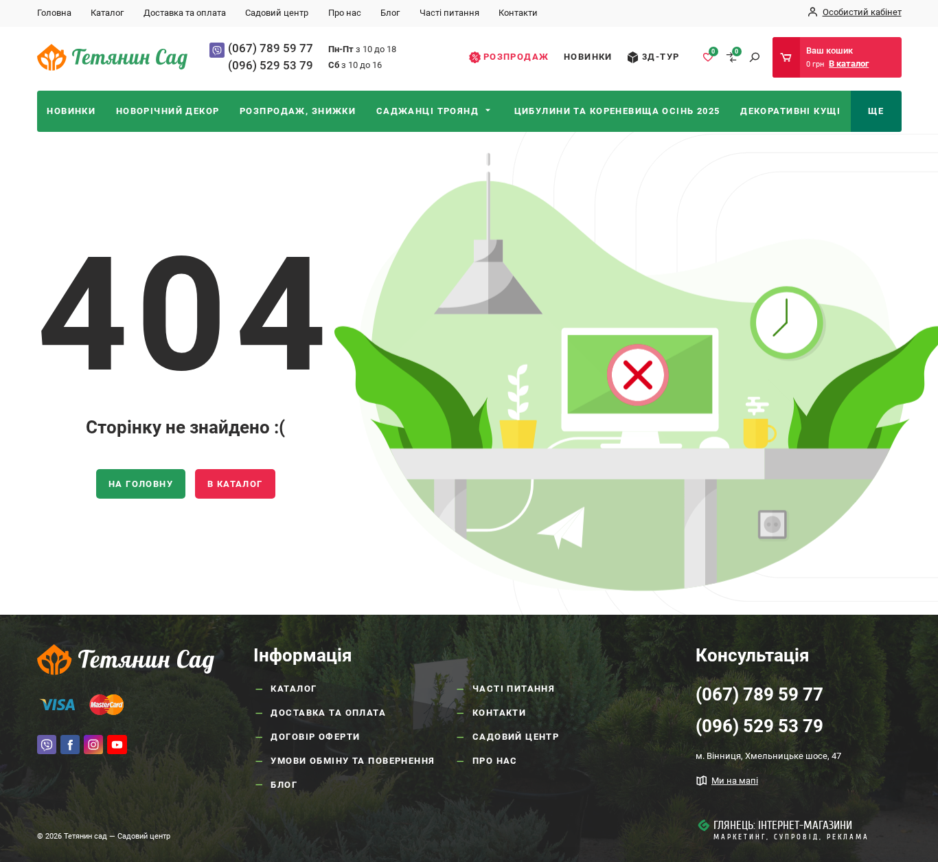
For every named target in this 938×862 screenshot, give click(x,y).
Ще (876, 111)
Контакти (518, 13)
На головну (140, 484)
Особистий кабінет (862, 12)
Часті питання (449, 13)
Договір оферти (315, 736)
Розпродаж (516, 57)
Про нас (344, 13)
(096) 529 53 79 (270, 65)
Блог (390, 13)
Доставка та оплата (185, 13)
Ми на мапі (734, 780)
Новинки (588, 57)
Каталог (107, 13)
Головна (54, 13)
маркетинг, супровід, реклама (791, 836)
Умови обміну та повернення (353, 761)
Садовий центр (276, 13)
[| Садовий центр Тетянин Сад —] (112, 57)
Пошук (754, 57)
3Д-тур (661, 57)
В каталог (235, 484)
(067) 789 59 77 (270, 48)
